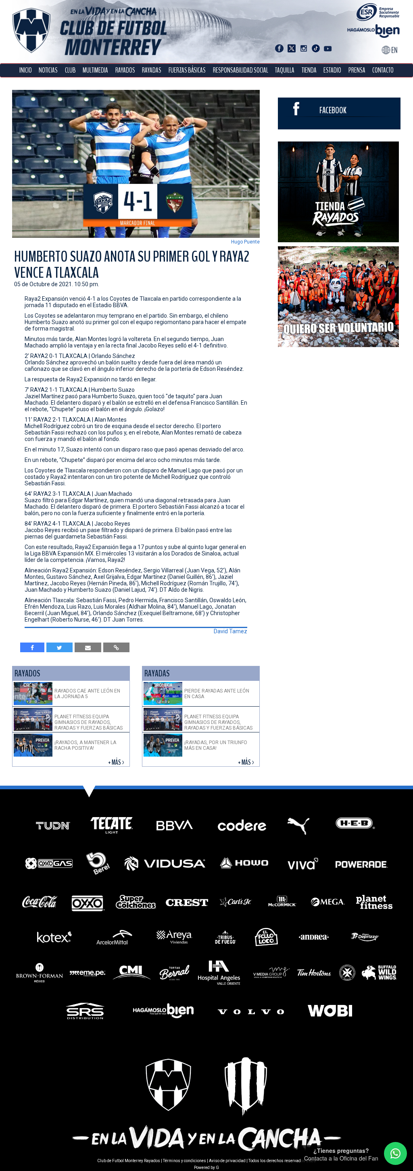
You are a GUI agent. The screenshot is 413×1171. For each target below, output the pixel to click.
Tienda (309, 70)
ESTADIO (332, 70)
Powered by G (206, 1167)
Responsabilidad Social (240, 70)
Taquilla (284, 70)
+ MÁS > (116, 762)
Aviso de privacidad (227, 1161)
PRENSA (356, 70)
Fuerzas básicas (187, 70)
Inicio (25, 70)
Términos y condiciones (184, 1161)
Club (70, 70)
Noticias (48, 70)
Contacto (383, 70)
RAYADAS (151, 70)
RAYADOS (125, 70)
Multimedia (95, 70)
